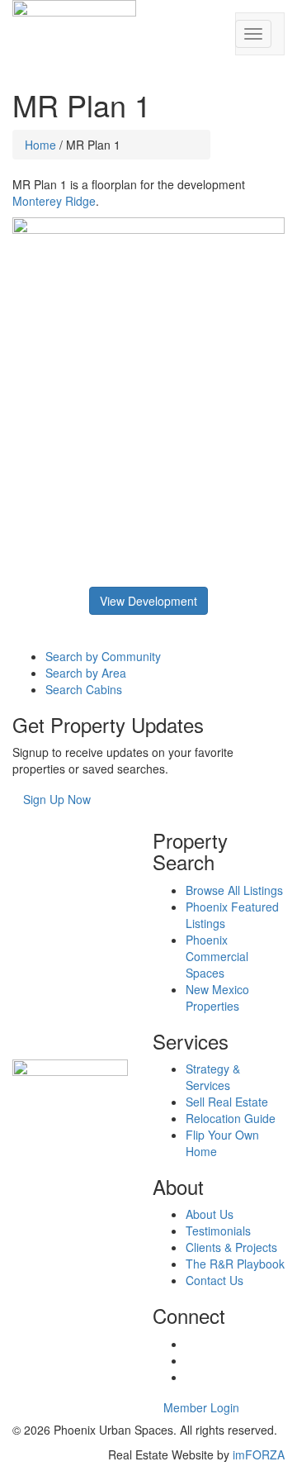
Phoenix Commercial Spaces (217, 956)
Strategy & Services (213, 1076)
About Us (209, 1214)
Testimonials (218, 1230)
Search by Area (85, 672)
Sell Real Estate (227, 1101)
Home (40, 144)
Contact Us (214, 1280)
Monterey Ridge (54, 201)
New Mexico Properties (217, 997)
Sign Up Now (57, 799)
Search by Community (103, 656)
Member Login (201, 1407)
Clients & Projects (231, 1247)
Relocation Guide (231, 1118)
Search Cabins (83, 689)
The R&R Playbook (235, 1263)
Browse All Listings (234, 890)
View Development (148, 601)
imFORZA (259, 1454)
